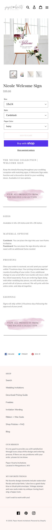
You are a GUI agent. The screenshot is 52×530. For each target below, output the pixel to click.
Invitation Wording (14, 409)
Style (6, 110)
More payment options (26, 150)
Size (5, 99)
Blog (8, 431)
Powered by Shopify (38, 521)
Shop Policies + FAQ (15, 424)
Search (9, 380)
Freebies (9, 402)
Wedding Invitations (15, 387)
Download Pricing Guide (17, 395)
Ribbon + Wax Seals (15, 417)
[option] (13, 74)
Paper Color (8, 121)
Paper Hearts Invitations (21, 521)
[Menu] (47, 7)
